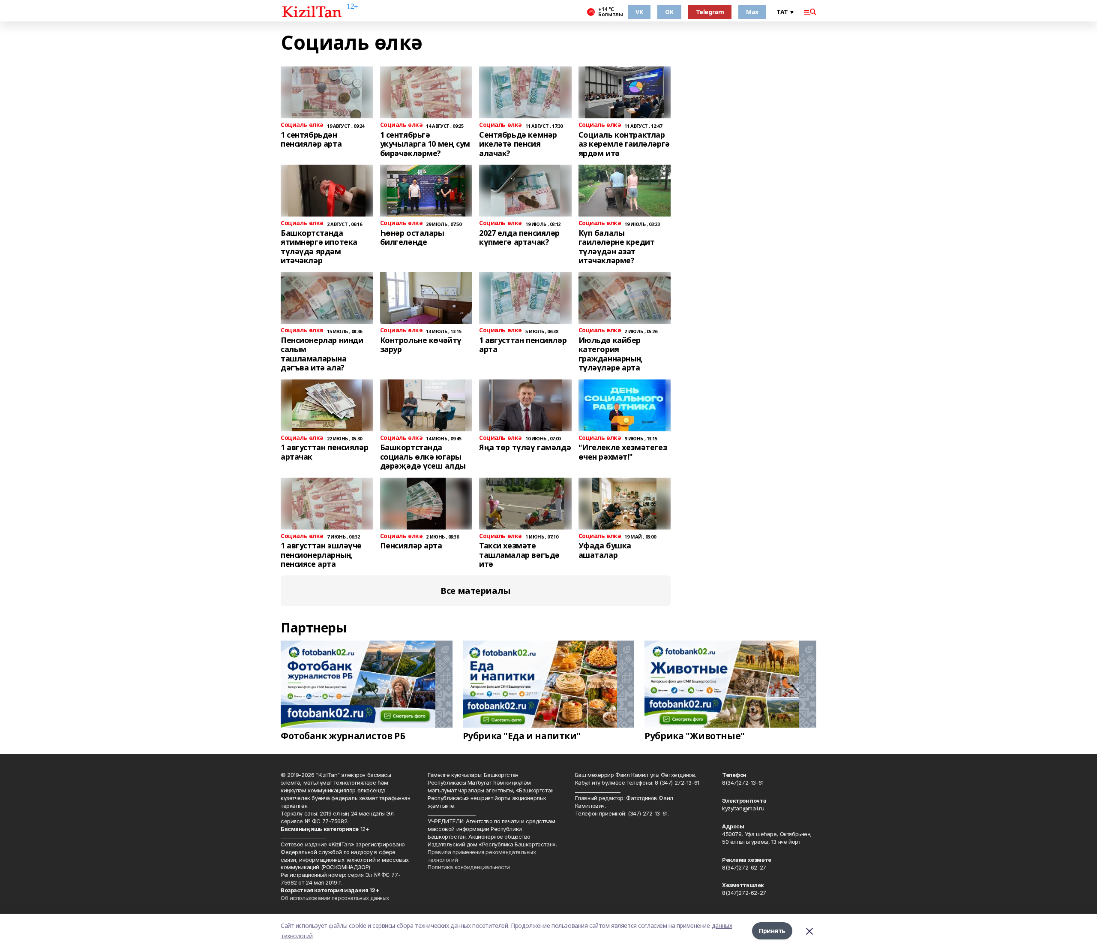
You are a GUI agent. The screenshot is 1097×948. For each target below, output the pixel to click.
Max (752, 12)
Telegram (710, 12)
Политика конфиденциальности (469, 867)
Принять (772, 931)
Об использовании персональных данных (335, 897)
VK (639, 12)
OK (669, 12)
